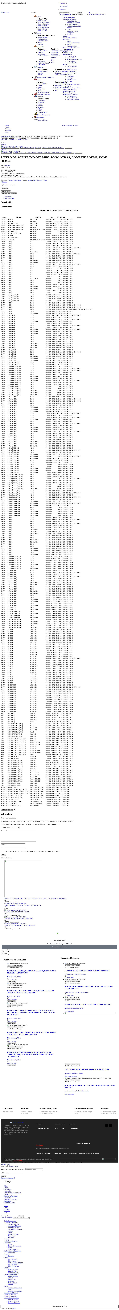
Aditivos (69, 28)
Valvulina (70, 34)
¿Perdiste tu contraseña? (8, 1178)
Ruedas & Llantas (9, 1202)
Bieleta (65, 36)
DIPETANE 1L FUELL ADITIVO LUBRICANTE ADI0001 (88, 1004)
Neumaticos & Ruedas (69, 89)
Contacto (7, 1211)
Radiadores (70, 49)
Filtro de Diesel (71, 61)
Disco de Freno (71, 68)
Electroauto (66, 39)
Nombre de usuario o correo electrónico (13, 1169)
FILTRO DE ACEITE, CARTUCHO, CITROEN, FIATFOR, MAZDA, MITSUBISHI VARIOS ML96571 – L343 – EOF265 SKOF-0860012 (31, 1012)
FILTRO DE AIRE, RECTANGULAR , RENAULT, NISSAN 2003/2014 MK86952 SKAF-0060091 (30, 992)
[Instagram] (110, 1125)
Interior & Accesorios (10, 1199)
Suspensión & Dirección (70, 94)
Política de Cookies (60, 1153)
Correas (69, 74)
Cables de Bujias (72, 46)
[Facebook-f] (106, 1125)
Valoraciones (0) (9, 198)
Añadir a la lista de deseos (8, 193)
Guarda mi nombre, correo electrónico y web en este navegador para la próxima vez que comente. (31, 851)
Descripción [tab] (6, 202)
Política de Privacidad (43, 1153)
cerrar (14, 1308)
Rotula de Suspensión (69, 93)
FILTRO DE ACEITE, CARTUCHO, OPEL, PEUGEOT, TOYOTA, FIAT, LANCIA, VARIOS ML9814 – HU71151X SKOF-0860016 (30, 1054)
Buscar (80, 12)
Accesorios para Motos (73, 84)
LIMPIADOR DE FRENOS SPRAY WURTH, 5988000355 (87, 971)
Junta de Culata (71, 79)
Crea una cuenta (13, 1166)
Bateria (69, 41)
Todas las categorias (69, 17)
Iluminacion (7, 1201)
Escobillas (70, 53)
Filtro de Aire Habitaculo (74, 59)
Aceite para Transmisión (74, 26)
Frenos (65, 64)
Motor (6, 1194)
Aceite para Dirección (73, 22)
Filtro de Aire (71, 58)
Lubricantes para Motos (74, 88)
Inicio (2, 136)
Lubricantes (7, 1189)
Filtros (65, 54)
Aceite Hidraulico (72, 21)
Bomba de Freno (72, 66)
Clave (3, 1172)
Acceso (3, 1176)
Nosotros (7, 1209)
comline (30, 180)
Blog (5, 1212)
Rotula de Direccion (73, 99)
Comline (7, 165)
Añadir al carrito (5, 191)
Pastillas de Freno (72, 69)
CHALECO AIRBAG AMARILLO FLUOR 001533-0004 (87, 1069)
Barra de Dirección (72, 98)
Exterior (65, 51)
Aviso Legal (73, 1153)
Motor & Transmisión (69, 71)
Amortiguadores (71, 96)
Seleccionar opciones (71, 1076)
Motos (65, 83)
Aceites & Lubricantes (69, 19)
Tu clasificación (6, 827)
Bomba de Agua (72, 73)
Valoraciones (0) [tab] (8, 810)
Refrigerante (70, 33)
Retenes (69, 81)
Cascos (69, 86)
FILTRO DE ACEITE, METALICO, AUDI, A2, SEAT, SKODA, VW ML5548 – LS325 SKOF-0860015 (32, 1033)
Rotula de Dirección (69, 91)
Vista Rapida (11, 981)
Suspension (7, 1191)
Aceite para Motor (72, 24)
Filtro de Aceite (71, 56)
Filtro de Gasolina (72, 63)
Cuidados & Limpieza (69, 38)
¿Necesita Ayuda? (59, 940)
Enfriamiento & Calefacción (71, 48)
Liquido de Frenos (72, 31)
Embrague (70, 78)
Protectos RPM (17, 1161)
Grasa (68, 29)
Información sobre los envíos (89, 1153)
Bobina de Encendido (73, 43)
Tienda (6, 1207)
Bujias (69, 44)
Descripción (8, 196)
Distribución (70, 76)
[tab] (61, 197)
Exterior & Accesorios (10, 1196)
